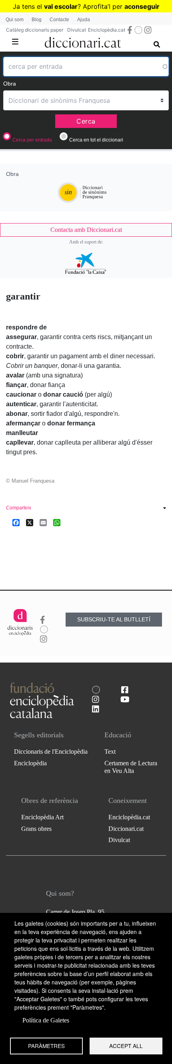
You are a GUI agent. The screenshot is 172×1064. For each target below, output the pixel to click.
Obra (9, 83)
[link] (86, 230)
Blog (37, 19)
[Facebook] (16, 523)
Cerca (86, 121)
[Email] (43, 523)
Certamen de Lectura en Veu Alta (130, 767)
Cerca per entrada (32, 140)
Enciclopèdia (30, 763)
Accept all (126, 1046)
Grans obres (36, 828)
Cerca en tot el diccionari (96, 140)
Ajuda (83, 19)
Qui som (15, 19)
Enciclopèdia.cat (106, 30)
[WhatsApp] (56, 523)
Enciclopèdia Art (42, 817)
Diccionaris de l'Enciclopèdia (51, 751)
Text (110, 751)
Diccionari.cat (126, 828)
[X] (29, 523)
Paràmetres (46, 1046)
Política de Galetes (45, 1020)
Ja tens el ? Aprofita (60, 6)
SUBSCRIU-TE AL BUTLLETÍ (113, 619)
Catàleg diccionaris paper (34, 30)
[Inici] (83, 41)
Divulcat (76, 30)
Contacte (59, 19)
